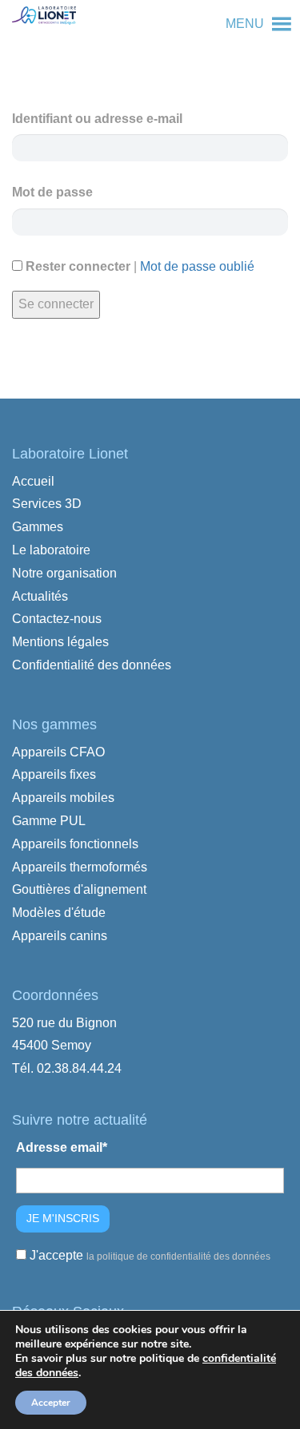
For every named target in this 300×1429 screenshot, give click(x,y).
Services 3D (47, 503)
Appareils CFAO (58, 752)
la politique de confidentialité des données (178, 1256)
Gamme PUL (49, 821)
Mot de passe (52, 192)
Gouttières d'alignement (79, 889)
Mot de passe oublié (197, 266)
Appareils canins (59, 936)
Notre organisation (64, 573)
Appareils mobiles (63, 797)
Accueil (33, 481)
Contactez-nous (57, 618)
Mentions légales (60, 642)
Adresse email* (61, 1147)
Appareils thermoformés (79, 867)
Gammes (37, 527)
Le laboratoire (51, 550)
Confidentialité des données (91, 665)
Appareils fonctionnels (75, 844)
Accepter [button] (50, 1402)
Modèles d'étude (59, 912)
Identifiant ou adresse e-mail (97, 118)
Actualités (40, 596)
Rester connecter (76, 266)
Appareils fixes (54, 774)
